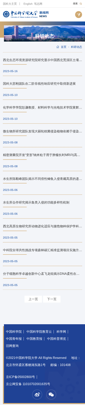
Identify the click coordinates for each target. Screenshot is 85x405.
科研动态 (44, 36)
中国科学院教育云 (39, 331)
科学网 (61, 331)
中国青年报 (14, 338)
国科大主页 (10, 3)
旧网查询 (12, 345)
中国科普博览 (56, 338)
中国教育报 (34, 338)
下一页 (52, 299)
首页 (63, 46)
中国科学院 (14, 331)
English (28, 3)
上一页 (33, 299)
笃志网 (38, 3)
